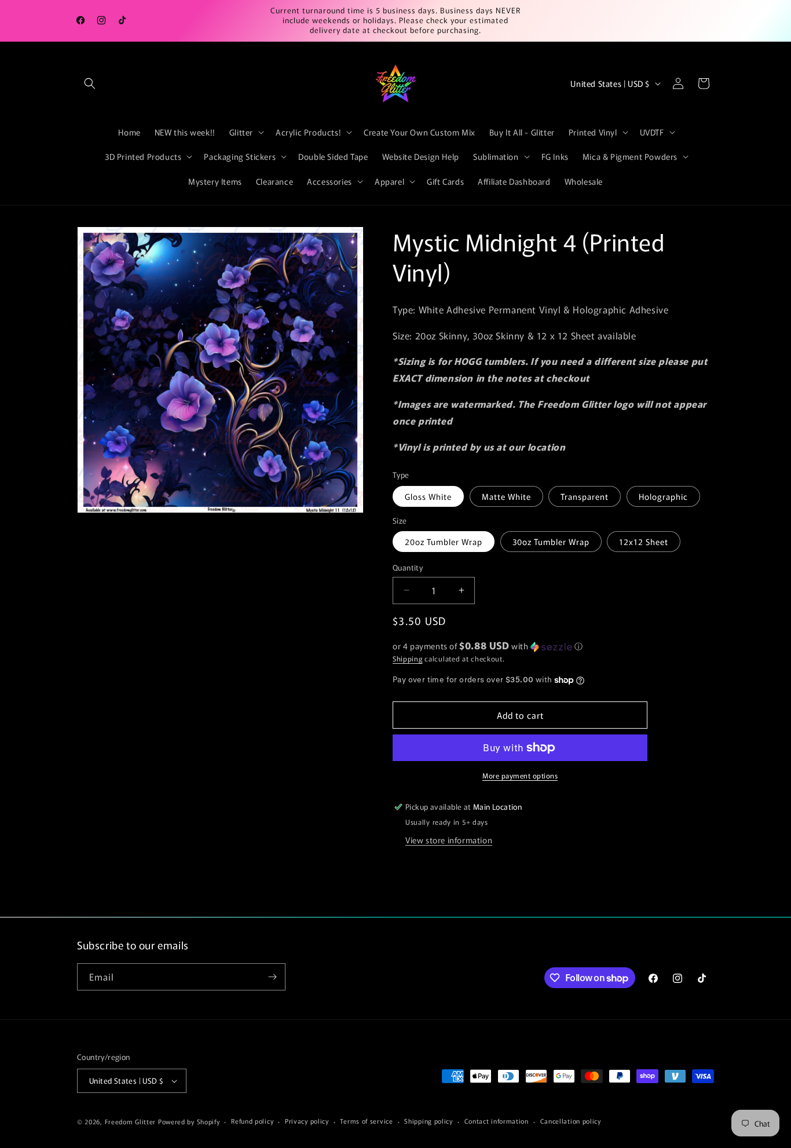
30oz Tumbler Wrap (550, 541)
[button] (89, 83)
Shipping (408, 658)
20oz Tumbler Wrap (443, 541)
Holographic (663, 496)
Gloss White (428, 496)
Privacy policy (307, 1120)
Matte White (506, 496)
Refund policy (252, 1120)
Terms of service (366, 1120)
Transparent (585, 496)
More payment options (520, 775)
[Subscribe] (272, 976)
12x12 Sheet (643, 541)
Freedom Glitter (130, 1121)
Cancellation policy (570, 1120)
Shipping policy (428, 1120)
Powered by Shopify (189, 1121)
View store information (448, 840)
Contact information (496, 1120)
